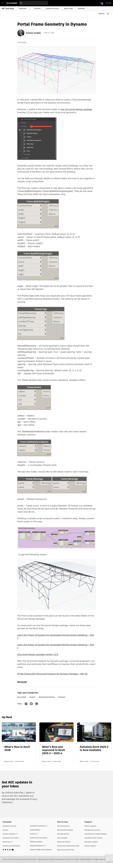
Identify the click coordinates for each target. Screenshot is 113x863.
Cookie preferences (43, 859)
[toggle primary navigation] (4, 3)
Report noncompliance (58, 859)
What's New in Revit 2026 (17, 748)
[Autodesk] (12, 3)
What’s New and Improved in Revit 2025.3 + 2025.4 (53, 750)
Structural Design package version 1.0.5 (37, 654)
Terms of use (70, 859)
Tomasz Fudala (33, 32)
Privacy (5, 859)
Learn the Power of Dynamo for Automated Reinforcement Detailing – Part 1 (55, 637)
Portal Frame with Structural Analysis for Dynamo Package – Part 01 (52, 673)
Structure (61, 697)
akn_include (21, 697)
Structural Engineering (47, 697)
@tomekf (22, 681)
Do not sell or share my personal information (22, 859)
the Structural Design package (76, 109)
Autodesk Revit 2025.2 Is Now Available (94, 748)
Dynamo (32, 697)
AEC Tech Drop (8, 8)
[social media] (8, 849)
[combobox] (33, 3)
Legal (76, 859)
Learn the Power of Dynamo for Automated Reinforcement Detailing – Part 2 (55, 646)
